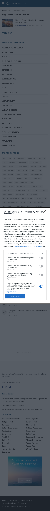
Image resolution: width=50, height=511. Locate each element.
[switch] (41, 258)
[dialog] (25, 256)
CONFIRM (15, 296)
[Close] (45, 212)
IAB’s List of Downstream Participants (28, 246)
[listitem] (25, 253)
